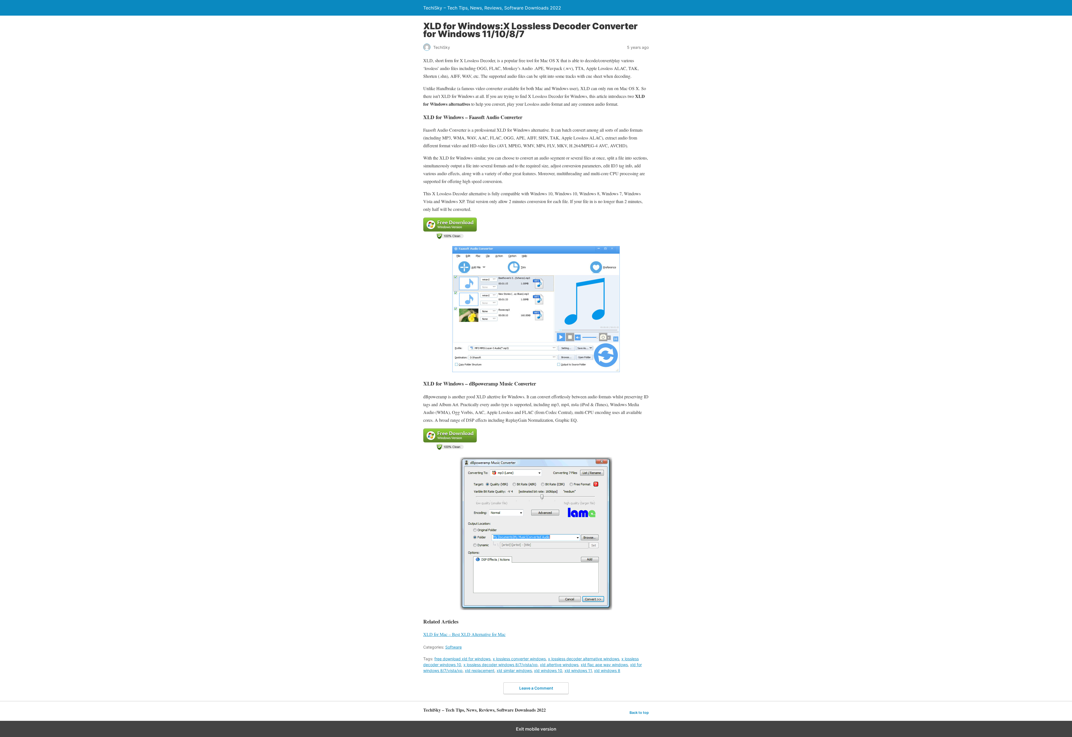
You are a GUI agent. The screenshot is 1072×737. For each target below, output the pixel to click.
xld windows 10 (548, 670)
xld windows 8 (607, 670)
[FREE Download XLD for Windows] (450, 237)
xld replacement (479, 670)
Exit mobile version (536, 729)
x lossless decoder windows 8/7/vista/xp (500, 664)
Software (453, 647)
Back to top (639, 712)
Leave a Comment (536, 688)
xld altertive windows (559, 664)
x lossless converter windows (519, 658)
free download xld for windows (462, 658)
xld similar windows (514, 670)
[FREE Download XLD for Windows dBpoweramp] (450, 448)
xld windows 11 (578, 670)
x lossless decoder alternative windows (583, 658)
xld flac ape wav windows (604, 664)
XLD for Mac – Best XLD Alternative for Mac (464, 634)
